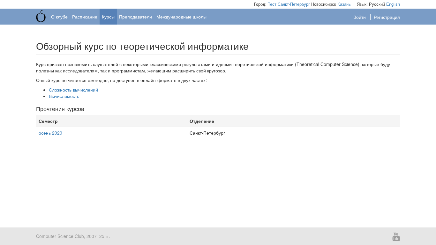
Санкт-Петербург (294, 4)
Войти (360, 17)
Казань (344, 4)
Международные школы (181, 16)
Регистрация (387, 17)
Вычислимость (64, 96)
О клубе (59, 16)
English (393, 4)
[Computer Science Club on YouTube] (394, 236)
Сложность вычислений (73, 89)
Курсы (108, 16)
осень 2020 (50, 133)
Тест (272, 4)
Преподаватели (135, 16)
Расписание (84, 16)
